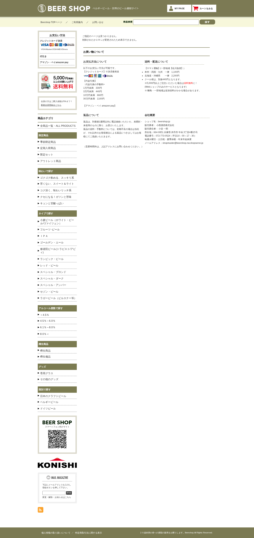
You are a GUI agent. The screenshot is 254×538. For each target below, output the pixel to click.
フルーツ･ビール (50, 229)
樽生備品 (45, 356)
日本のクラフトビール (53, 396)
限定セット (46, 154)
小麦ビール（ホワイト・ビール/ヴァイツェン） (57, 222)
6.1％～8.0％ (47, 327)
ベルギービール (49, 402)
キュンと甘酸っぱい (52, 203)
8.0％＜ (44, 333)
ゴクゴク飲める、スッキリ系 (57, 177)
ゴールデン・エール (52, 242)
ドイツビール (48, 408)
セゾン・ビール (49, 291)
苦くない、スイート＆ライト (57, 183)
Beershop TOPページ (51, 22)
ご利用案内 (77, 22)
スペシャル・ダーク (52, 278)
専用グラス (46, 373)
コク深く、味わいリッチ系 (55, 190)
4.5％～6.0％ (47, 320)
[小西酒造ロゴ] (57, 466)
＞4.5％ (44, 314)
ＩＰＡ (44, 235)
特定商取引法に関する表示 (88, 533)
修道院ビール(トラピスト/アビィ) (58, 250)
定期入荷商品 (48, 148)
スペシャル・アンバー (53, 284)
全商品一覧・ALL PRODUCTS (57, 125)
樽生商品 (45, 350)
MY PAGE (180, 8)
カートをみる (206, 8)
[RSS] (40, 510)
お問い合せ (97, 22)
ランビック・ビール (52, 258)
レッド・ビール (49, 265)
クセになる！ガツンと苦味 (55, 196)
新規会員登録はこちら (51, 105)
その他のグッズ (49, 379)
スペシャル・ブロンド (53, 271)
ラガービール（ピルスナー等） (58, 298)
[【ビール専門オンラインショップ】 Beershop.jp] (64, 10)
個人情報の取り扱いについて (55, 533)
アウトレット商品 (50, 161)
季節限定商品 (48, 141)
